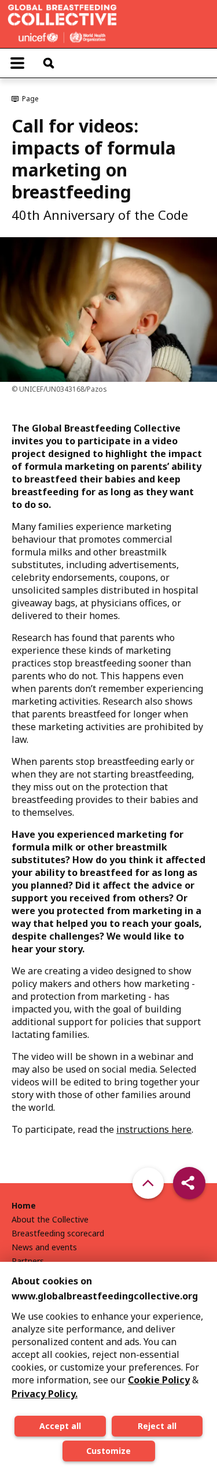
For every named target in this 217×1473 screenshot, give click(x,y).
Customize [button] (108, 1450)
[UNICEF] (62, 23)
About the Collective (50, 1219)
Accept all (60, 1425)
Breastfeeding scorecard (58, 1233)
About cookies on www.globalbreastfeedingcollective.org (105, 1288)
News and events (44, 1247)
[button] (189, 1183)
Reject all (157, 1425)
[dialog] (108, 1367)
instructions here (154, 1129)
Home (24, 1206)
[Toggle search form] (48, 63)
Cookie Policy (159, 1379)
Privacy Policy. (45, 1393)
